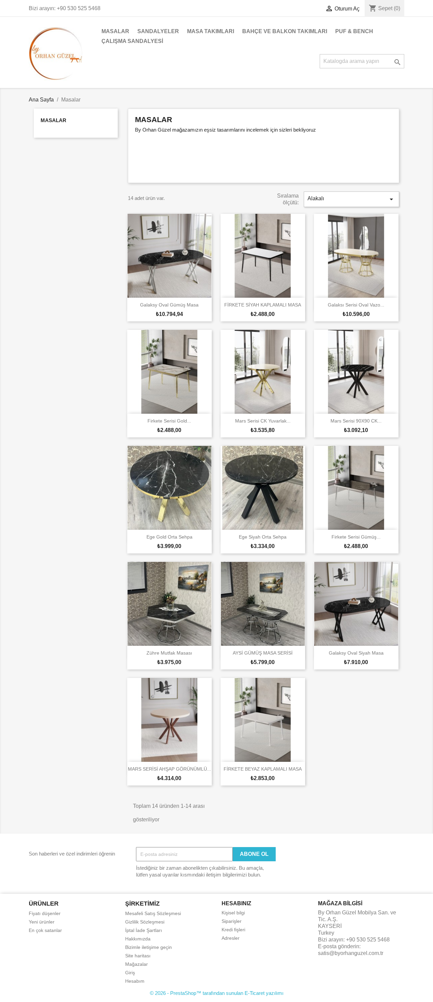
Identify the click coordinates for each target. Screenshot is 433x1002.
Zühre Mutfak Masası (169, 653)
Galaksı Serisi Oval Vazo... (356, 305)
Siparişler (232, 921)
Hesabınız (236, 903)
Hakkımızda (138, 938)
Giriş (130, 972)
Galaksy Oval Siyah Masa (356, 653)
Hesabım (134, 981)
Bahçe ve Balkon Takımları (284, 31)
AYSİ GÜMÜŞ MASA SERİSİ (263, 653)
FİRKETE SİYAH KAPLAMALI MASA (262, 305)
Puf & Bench (354, 31)
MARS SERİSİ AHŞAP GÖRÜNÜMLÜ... (169, 769)
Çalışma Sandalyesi (132, 41)
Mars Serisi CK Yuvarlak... (263, 421)
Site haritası (138, 955)
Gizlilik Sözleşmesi (144, 922)
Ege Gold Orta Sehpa (169, 537)
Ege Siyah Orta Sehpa (263, 537)
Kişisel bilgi (233, 912)
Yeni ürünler (41, 922)
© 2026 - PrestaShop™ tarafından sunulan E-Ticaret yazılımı (216, 993)
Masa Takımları (210, 31)
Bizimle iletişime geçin (148, 947)
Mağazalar (136, 964)
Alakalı (351, 199)
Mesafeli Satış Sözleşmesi (153, 913)
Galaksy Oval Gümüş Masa (169, 305)
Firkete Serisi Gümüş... (356, 537)
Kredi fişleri (233, 929)
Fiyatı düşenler (45, 913)
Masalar (115, 31)
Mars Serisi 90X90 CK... (356, 421)
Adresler (231, 938)
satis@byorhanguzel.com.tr (350, 953)
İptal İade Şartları (143, 930)
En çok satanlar (45, 930)
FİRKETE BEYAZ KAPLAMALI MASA (263, 769)
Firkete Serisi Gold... (169, 421)
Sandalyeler (158, 31)
